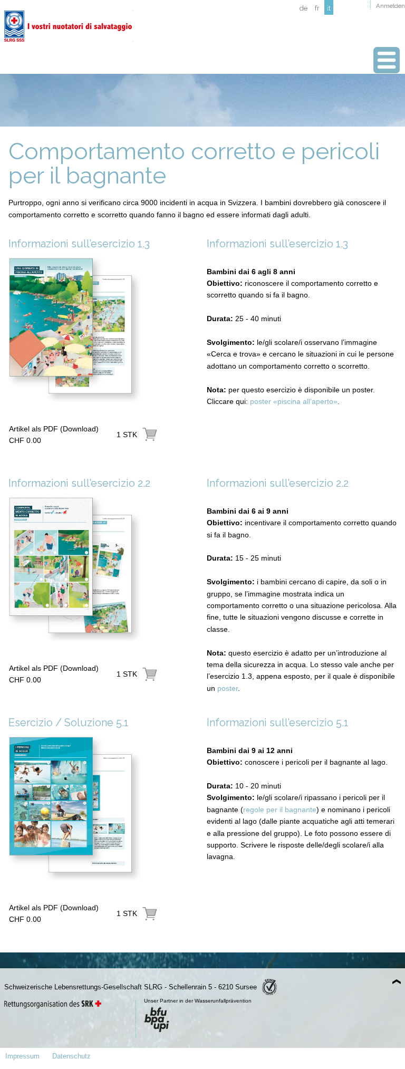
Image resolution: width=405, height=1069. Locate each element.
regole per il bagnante (279, 809)
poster (227, 688)
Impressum (22, 1056)
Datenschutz (71, 1056)
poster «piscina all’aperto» (294, 401)
